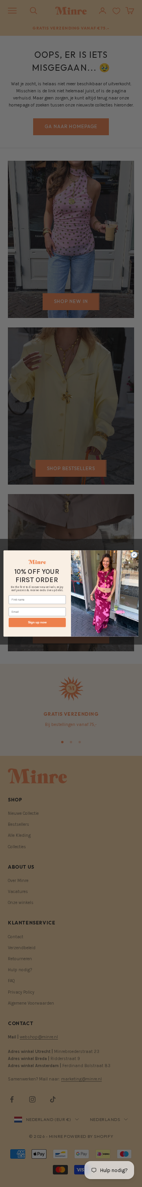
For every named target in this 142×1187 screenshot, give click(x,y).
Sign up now (37, 623)
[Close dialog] (134, 555)
